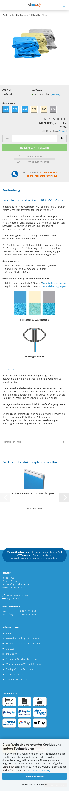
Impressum (11, 653)
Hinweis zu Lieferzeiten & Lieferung (23, 643)
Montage (10, 648)
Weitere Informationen (34, 784)
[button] (7, 138)
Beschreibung (11, 190)
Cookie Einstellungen (16, 679)
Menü (5, 5)
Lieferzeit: (7, 94)
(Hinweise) (55, 94)
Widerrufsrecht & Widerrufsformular (23, 664)
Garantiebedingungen (54, 283)
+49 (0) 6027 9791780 (16, 595)
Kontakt (9, 633)
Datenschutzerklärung (38, 770)
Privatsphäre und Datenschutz (21, 669)
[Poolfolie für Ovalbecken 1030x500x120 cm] (34, 43)
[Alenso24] (34, 5)
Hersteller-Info (11, 442)
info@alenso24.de (14, 598)
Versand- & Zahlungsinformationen (23, 638)
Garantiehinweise (14, 674)
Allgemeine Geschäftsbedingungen (23, 658)
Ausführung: (9, 102)
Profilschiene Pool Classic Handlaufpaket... (34, 493)
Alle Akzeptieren (34, 776)
